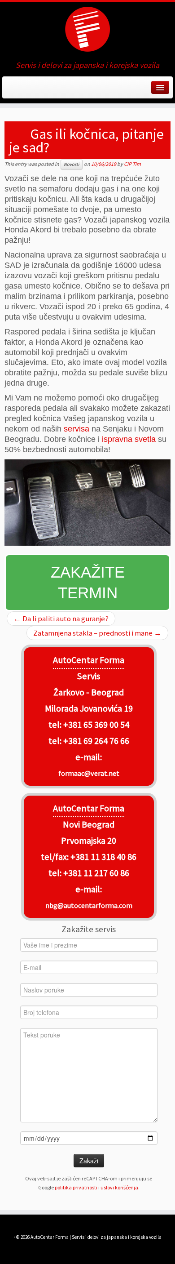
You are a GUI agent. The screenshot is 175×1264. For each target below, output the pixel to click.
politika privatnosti (76, 1187)
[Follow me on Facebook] (10, 90)
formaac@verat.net (88, 773)
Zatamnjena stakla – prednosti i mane (97, 633)
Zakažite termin (88, 582)
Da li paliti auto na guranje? (61, 618)
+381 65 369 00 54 (96, 724)
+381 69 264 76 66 (96, 741)
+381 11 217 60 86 (96, 873)
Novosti (71, 164)
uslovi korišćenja (119, 1187)
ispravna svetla (129, 439)
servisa (76, 428)
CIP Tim (132, 163)
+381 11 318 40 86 (102, 857)
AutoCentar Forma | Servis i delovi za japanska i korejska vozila (96, 1237)
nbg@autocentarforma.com (88, 905)
